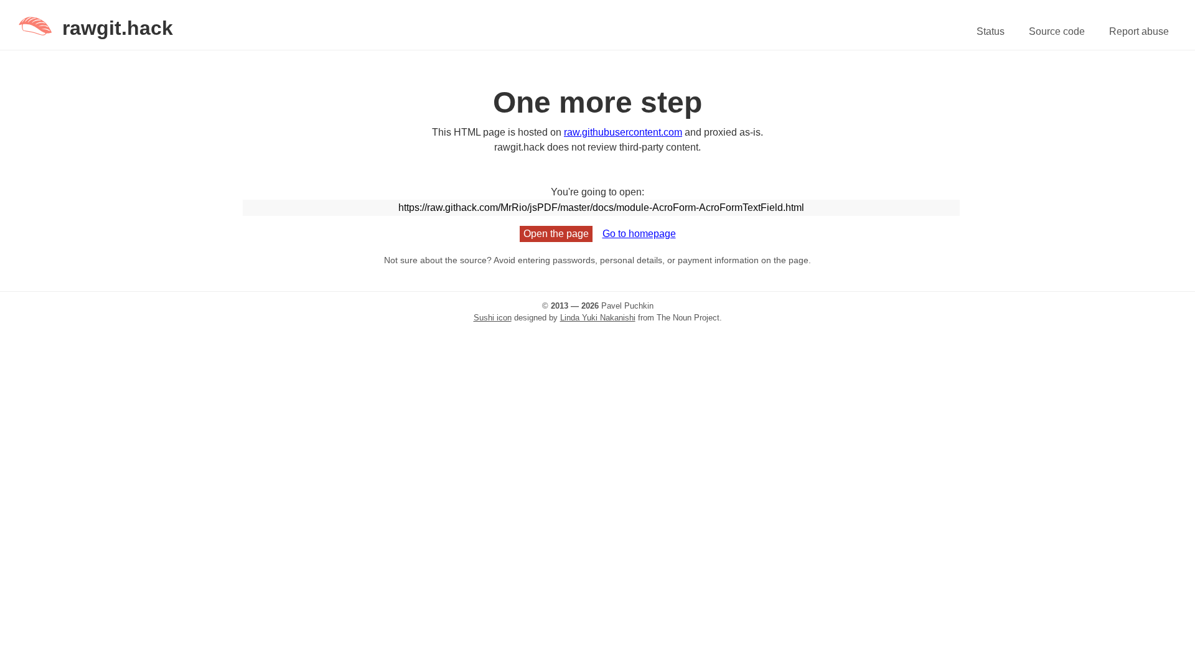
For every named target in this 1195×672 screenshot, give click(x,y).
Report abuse (1139, 31)
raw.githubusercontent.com (623, 132)
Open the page (556, 233)
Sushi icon (493, 317)
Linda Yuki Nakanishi (597, 317)
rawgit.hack (117, 28)
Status (991, 31)
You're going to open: (597, 192)
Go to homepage (639, 233)
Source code (1057, 31)
